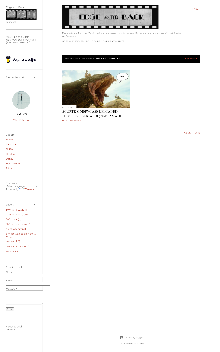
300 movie (13, 219)
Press (66, 41)
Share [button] (64, 121)
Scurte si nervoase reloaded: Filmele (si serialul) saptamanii (92, 113)
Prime (9, 168)
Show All (191, 58)
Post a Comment (76, 121)
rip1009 (21, 114)
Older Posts (192, 132)
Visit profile (21, 120)
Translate (30, 189)
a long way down (16, 229)
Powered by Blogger (133, 338)
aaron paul (12, 241)
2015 (22, 209)
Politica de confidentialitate (105, 41)
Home (9, 139)
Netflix (9, 149)
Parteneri (77, 41)
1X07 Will (12, 209)
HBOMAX (11, 154)
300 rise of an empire (18, 224)
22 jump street (14, 214)
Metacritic (11, 144)
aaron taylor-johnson (17, 246)
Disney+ (10, 158)
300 (28, 214)
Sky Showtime (13, 163)
